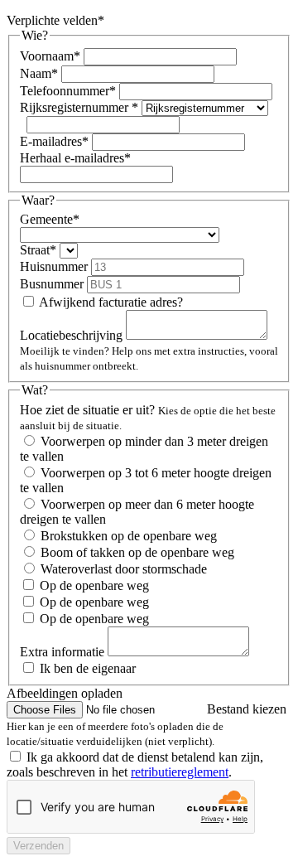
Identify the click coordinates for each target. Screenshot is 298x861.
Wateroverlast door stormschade (124, 569)
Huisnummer (54, 266)
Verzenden (38, 845)
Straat (35, 250)
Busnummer (52, 284)
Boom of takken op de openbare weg (137, 552)
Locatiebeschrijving (71, 335)
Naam (35, 73)
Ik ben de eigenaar (88, 668)
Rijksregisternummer (74, 107)
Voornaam (47, 56)
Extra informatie (62, 652)
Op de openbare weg (94, 585)
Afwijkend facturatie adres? (111, 302)
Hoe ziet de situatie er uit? (87, 410)
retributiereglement (179, 772)
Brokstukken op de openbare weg (129, 536)
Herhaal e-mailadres (72, 158)
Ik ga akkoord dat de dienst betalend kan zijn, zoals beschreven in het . (135, 764)
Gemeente (46, 219)
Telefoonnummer (64, 91)
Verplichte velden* (55, 20)
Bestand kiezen (246, 709)
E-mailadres (51, 141)
